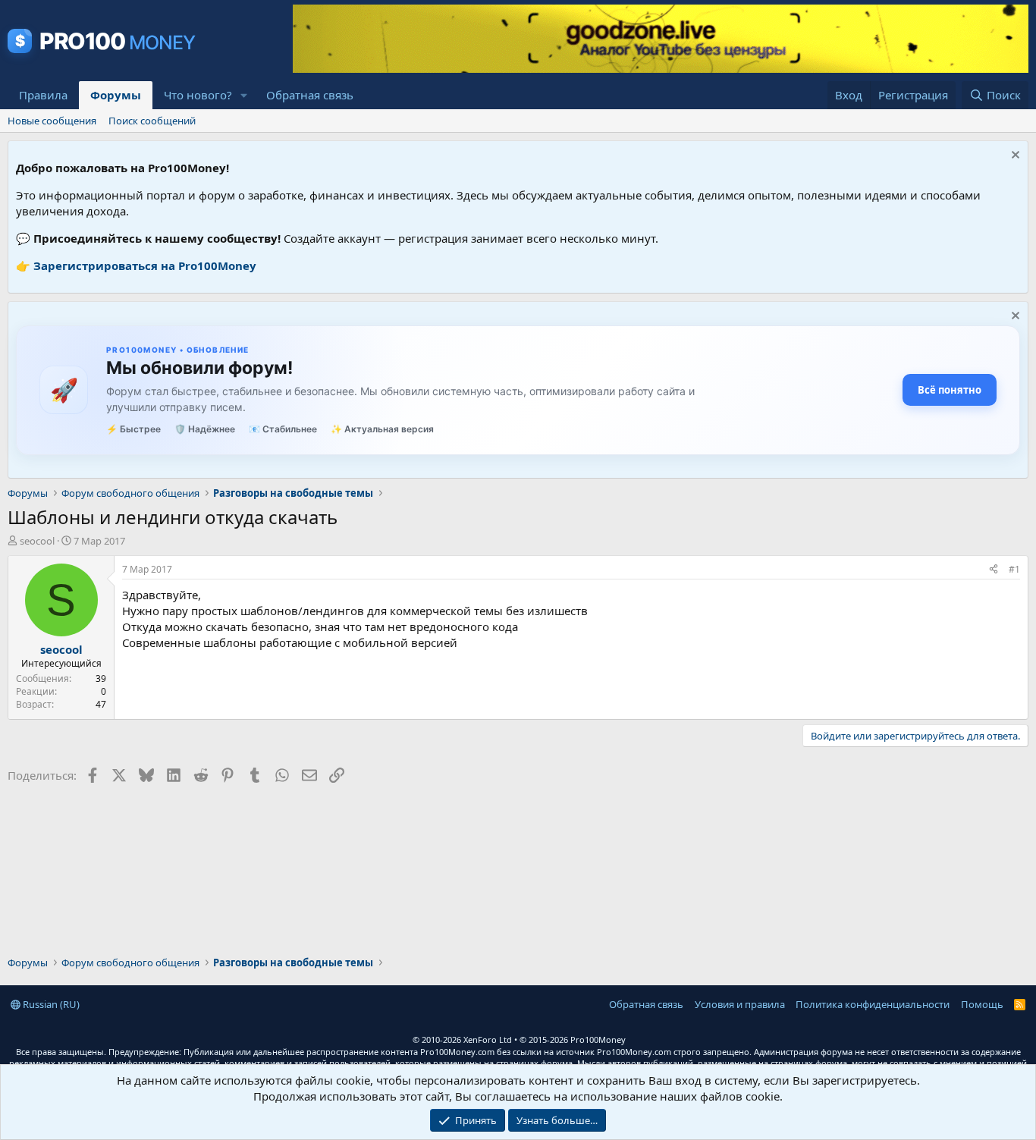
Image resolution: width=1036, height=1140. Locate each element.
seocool (37, 541)
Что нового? (198, 94)
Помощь (982, 1004)
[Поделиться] (993, 570)
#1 (1014, 569)
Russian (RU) (50, 1004)
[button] (244, 95)
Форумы (115, 94)
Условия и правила (740, 1004)
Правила (43, 94)
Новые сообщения (52, 120)
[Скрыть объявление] (1013, 157)
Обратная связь (309, 94)
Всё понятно (949, 390)
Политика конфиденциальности (873, 1004)
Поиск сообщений (152, 120)
